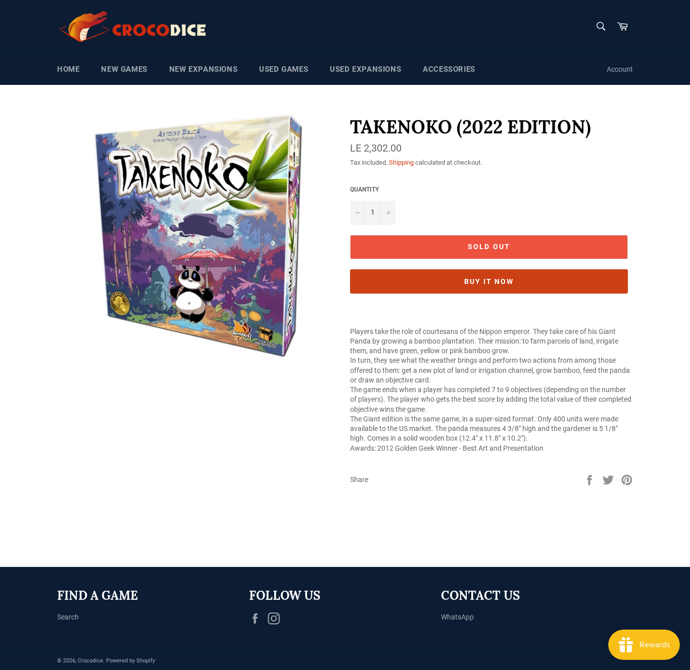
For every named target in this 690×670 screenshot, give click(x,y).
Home (68, 69)
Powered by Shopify (130, 660)
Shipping (401, 162)
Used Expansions (365, 69)
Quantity (364, 189)
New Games (124, 69)
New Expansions (203, 69)
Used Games (283, 69)
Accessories (449, 69)
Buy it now (489, 281)
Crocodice (90, 660)
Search (68, 617)
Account (620, 69)
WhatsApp (457, 617)
